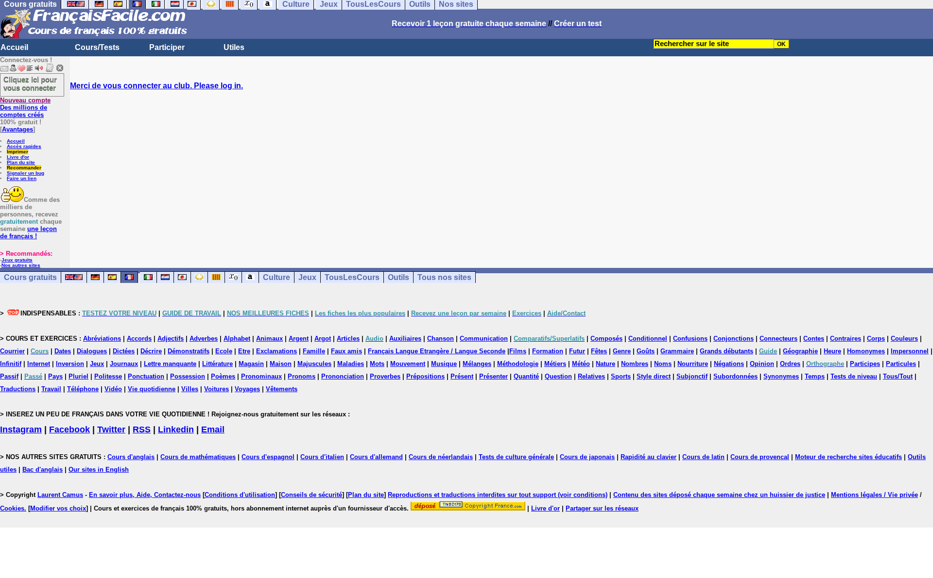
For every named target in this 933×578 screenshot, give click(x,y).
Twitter (111, 429)
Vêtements (281, 389)
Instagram (21, 429)
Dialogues (92, 351)
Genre (622, 351)
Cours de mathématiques (198, 457)
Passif (9, 376)
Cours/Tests (97, 47)
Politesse (108, 376)
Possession (187, 376)
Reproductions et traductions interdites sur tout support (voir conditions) (497, 494)
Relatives (591, 376)
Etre (244, 351)
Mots (377, 363)
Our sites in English (99, 469)
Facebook (69, 429)
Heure (832, 351)
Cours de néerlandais (441, 457)
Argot (322, 338)
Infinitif (10, 363)
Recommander (24, 167)
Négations (729, 363)
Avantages (17, 129)
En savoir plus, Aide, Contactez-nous (145, 494)
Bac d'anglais (42, 469)
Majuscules (314, 363)
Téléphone (83, 389)
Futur (577, 351)
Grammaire (677, 351)
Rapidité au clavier (648, 457)
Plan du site (21, 162)
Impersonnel (910, 351)
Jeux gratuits (17, 260)
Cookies (12, 508)
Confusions (690, 338)
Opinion (762, 363)
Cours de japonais (587, 457)
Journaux (124, 363)
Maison (281, 363)
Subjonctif (692, 376)
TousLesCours (352, 277)
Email (213, 429)
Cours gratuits (30, 277)
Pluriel (78, 376)
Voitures (216, 389)
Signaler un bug (25, 173)
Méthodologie (517, 363)
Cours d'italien (322, 457)
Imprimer (17, 151)
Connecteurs (778, 338)
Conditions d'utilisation (240, 494)
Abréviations (102, 338)
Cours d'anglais (131, 457)
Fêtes (599, 351)
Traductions (17, 389)
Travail (51, 389)
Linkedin (176, 429)
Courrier (12, 351)
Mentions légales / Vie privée (874, 494)
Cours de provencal (759, 457)
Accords (139, 338)
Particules (901, 363)
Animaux (269, 338)
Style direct (654, 376)
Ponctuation (146, 376)
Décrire (151, 351)
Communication (484, 338)
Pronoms (301, 376)
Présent (461, 376)
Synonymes (781, 376)
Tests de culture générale (516, 457)
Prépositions (425, 376)
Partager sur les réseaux (602, 508)
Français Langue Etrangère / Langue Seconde (436, 351)
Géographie (800, 351)
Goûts (646, 351)
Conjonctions (733, 338)
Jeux (307, 277)
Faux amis (346, 351)
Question (558, 376)
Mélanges (477, 363)
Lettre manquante (170, 363)
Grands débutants (726, 351)
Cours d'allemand (376, 457)
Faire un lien (21, 178)
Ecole (223, 351)
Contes (813, 338)
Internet (38, 363)
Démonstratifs (188, 351)
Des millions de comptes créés (25, 107)
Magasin (251, 363)
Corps (876, 338)
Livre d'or (18, 157)
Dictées (124, 351)
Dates (62, 351)
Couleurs (904, 338)
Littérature (217, 363)
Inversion (70, 363)
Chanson (440, 338)
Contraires (845, 338)
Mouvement (407, 363)
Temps (815, 376)
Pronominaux (261, 376)
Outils (398, 277)
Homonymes (866, 351)
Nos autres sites (20, 265)
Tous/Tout (898, 376)
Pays (55, 376)
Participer (167, 47)
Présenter (493, 376)
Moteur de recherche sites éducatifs (848, 457)
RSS (142, 429)
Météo (581, 363)
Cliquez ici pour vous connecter (30, 83)
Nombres (634, 363)
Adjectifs (170, 338)
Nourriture (692, 363)
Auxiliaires (405, 338)
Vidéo (113, 389)
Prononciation (342, 376)
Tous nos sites (444, 277)
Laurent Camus (60, 494)
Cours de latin (703, 457)
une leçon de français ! (28, 232)
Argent (299, 338)
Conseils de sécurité (311, 494)
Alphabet (237, 338)
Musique (444, 363)
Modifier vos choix (58, 508)
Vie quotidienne (151, 389)
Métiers (555, 363)
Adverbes (204, 338)
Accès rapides (24, 146)
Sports (621, 376)
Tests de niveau (853, 376)
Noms (663, 363)
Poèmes (223, 376)
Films (517, 351)
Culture (276, 277)
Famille (314, 351)
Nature (605, 363)
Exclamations (276, 351)
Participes (865, 363)
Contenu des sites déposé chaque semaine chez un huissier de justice (719, 494)
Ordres (790, 363)
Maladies (350, 363)
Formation (547, 351)
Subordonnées (735, 376)
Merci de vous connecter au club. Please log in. (156, 86)
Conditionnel (647, 338)
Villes (189, 389)
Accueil (14, 47)
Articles (348, 338)
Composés (606, 338)
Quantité (526, 376)
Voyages (247, 389)
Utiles (234, 47)
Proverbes (385, 376)
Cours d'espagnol (268, 457)
